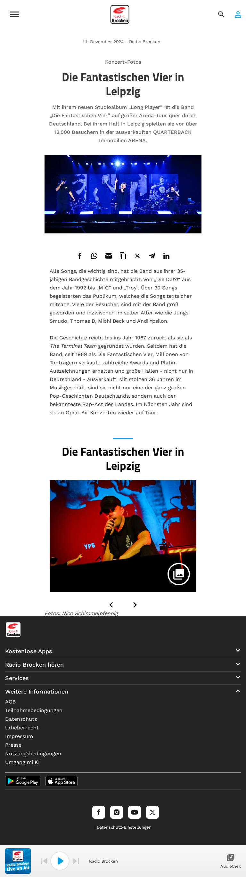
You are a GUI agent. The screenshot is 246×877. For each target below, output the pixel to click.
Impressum (19, 736)
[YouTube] (134, 812)
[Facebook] (98, 812)
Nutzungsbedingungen (33, 754)
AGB (10, 702)
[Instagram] (116, 812)
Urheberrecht (22, 728)
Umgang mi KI (22, 762)
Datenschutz (21, 719)
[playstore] (22, 781)
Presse (13, 745)
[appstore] (61, 781)
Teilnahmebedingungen (33, 710)
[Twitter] (152, 812)
